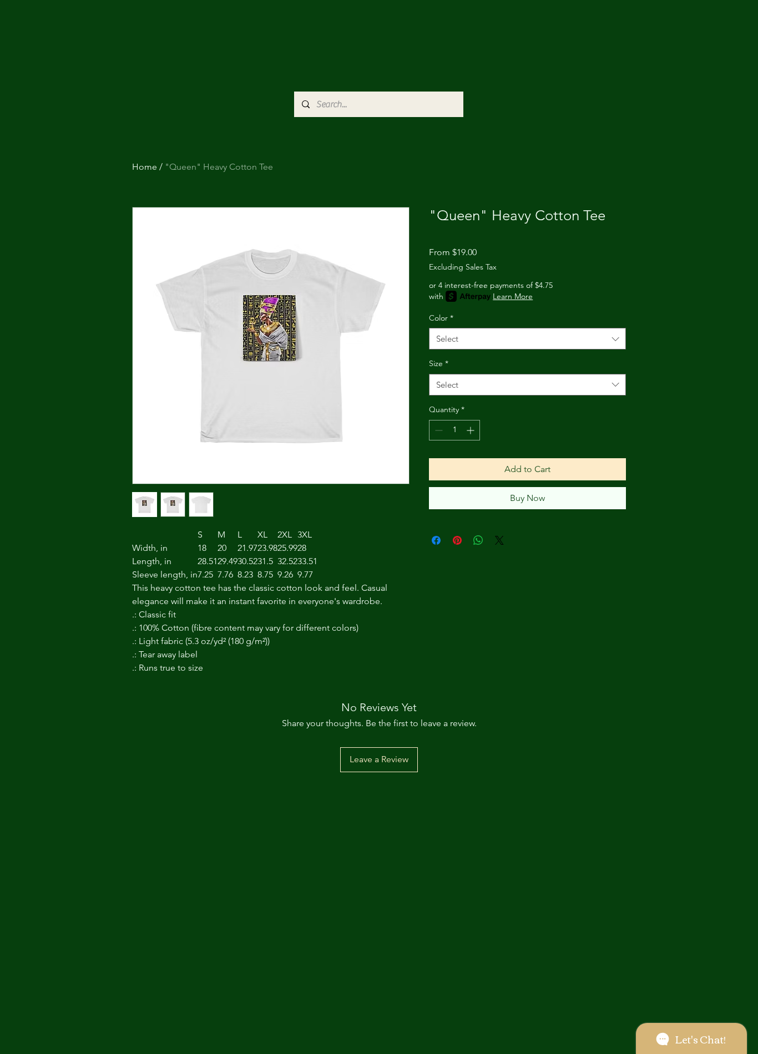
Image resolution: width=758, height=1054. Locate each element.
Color (441, 318)
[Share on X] (499, 540)
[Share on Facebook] (436, 540)
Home (144, 166)
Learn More (513, 296)
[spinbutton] (454, 430)
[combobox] (527, 338)
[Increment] (471, 430)
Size (438, 363)
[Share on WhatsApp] (478, 540)
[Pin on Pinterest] (457, 540)
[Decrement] (437, 430)
